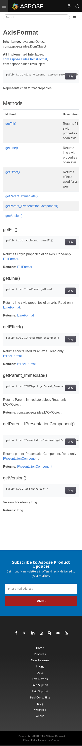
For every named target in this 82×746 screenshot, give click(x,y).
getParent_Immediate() (21, 196)
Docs (40, 673)
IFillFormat (10, 259)
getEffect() (12, 172)
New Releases (40, 660)
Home (40, 648)
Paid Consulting (40, 697)
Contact (55, 740)
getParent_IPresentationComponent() (31, 206)
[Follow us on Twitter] (24, 633)
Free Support (40, 685)
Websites (40, 710)
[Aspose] (27, 6)
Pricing (40, 666)
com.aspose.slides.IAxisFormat (25, 59)
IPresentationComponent (20, 458)
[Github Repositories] (58, 633)
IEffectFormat (12, 356)
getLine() (11, 148)
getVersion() (13, 215)
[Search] (77, 6)
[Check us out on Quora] (49, 633)
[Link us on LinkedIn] (33, 633)
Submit (41, 600)
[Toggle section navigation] (74, 17)
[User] (69, 6)
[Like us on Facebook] (16, 633)
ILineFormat (11, 307)
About (40, 716)
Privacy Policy (30, 740)
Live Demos (40, 679)
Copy (70, 76)
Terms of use (44, 740)
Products (40, 654)
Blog (40, 703)
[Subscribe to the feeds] (66, 633)
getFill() (10, 123)
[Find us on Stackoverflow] (41, 633)
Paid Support (40, 691)
